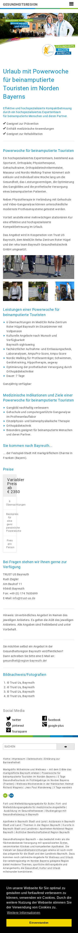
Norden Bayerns (40, 861)
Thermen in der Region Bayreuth (42, 825)
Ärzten (64, 843)
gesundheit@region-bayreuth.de (24, 660)
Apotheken (57, 846)
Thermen (26, 864)
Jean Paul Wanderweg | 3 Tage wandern (48, 787)
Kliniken (25, 846)
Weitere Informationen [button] (23, 912)
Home (6, 758)
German (6, 795)
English (11, 795)
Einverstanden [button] (39, 922)
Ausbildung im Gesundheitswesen (23, 811)
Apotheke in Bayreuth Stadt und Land (25, 821)
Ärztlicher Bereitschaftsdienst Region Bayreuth (43, 832)
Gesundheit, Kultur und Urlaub (42, 868)
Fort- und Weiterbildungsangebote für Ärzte (28, 803)
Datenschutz (34, 758)
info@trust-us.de (24, 598)
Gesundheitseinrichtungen (32, 850)
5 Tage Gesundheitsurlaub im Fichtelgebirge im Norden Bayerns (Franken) (36, 780)
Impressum (18, 758)
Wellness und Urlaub (61, 857)
